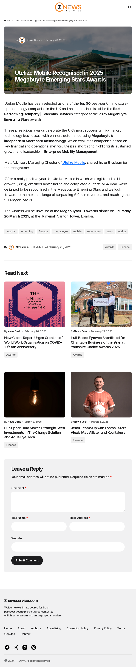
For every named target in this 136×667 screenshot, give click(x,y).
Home (7, 20)
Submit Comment (27, 560)
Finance (125, 247)
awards (10, 231)
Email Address (79, 518)
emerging (27, 231)
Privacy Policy (103, 628)
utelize (122, 231)
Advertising (53, 628)
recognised (94, 231)
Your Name (19, 518)
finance (43, 231)
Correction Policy (77, 628)
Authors (36, 628)
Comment (18, 488)
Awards (109, 247)
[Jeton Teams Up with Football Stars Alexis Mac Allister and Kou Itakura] (101, 394)
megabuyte (61, 231)
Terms (121, 628)
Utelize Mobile (73, 162)
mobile (77, 231)
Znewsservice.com (21, 600)
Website (16, 538)
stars (110, 231)
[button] (6, 7)
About (21, 628)
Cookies (9, 634)
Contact (25, 634)
